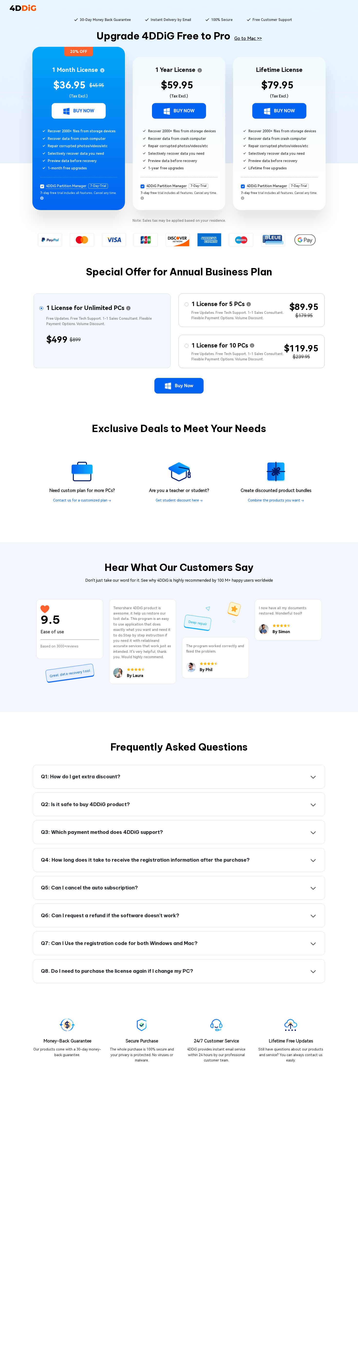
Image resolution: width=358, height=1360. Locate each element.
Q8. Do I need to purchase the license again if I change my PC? (117, 971)
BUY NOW (83, 110)
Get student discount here (178, 500)
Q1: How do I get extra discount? (80, 776)
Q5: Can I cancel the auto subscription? (89, 888)
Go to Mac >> (248, 38)
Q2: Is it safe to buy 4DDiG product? (85, 804)
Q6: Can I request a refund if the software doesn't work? (110, 915)
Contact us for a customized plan (80, 500)
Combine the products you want (274, 500)
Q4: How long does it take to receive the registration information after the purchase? (145, 860)
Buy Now (184, 385)
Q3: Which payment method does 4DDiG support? (102, 832)
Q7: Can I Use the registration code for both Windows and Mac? (119, 943)
